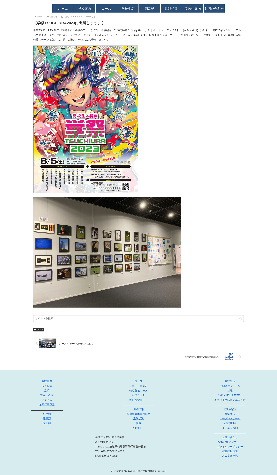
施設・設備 (46, 395)
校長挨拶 (47, 385)
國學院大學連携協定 (138, 413)
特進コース (138, 395)
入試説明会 (229, 423)
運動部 (47, 418)
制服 (230, 390)
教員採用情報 (230, 451)
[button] (240, 318)
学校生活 (230, 381)
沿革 (46, 390)
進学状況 (138, 418)
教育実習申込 (230, 455)
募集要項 (230, 413)
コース (138, 381)
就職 (138, 423)
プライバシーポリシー (230, 446)
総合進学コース (138, 399)
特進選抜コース (138, 390)
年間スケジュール (230, 385)
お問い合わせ (230, 437)
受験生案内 (229, 409)
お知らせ (40, 330)
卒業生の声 (138, 427)
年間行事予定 (47, 404)
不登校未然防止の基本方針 (230, 399)
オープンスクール (230, 418)
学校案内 (47, 381)
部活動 (47, 413)
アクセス (47, 399)
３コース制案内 (138, 385)
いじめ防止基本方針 (230, 395)
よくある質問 (230, 427)
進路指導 (138, 409)
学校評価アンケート (230, 441)
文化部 (47, 423)
